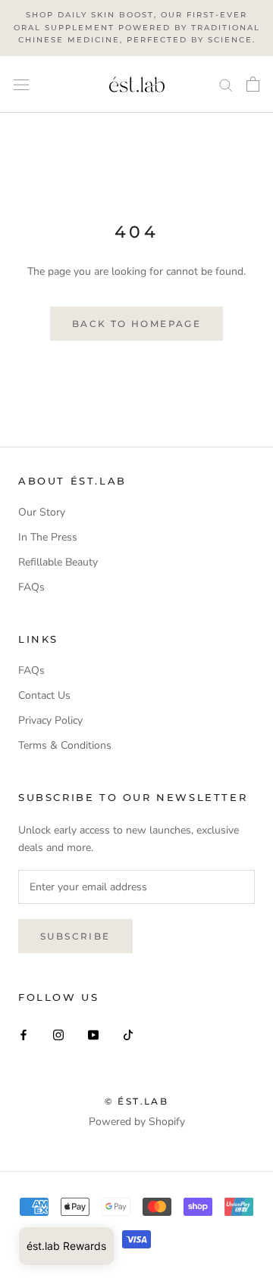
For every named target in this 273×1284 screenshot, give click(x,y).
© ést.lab (137, 1101)
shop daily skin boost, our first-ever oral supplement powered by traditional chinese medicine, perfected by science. (137, 27)
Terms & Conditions (64, 745)
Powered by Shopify (137, 1121)
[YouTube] (93, 1033)
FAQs (31, 587)
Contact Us (44, 695)
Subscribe (75, 936)
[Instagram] (58, 1033)
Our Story (41, 512)
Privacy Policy (50, 720)
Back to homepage (136, 323)
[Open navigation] (21, 84)
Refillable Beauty (58, 562)
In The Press (47, 537)
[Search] (226, 84)
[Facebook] (23, 1033)
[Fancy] (128, 1033)
